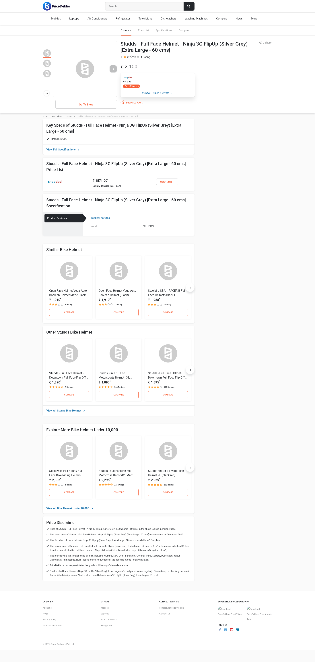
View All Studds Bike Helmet (63, 410)
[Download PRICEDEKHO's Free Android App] (259, 614)
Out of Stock (131, 86)
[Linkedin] (237, 630)
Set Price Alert (134, 102)
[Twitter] (225, 630)
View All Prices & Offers (155, 93)
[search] (189, 6)
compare (69, 312)
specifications (163, 30)
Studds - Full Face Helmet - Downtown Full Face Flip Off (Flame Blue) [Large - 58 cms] (68, 377)
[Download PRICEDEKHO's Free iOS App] (230, 612)
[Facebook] (220, 630)
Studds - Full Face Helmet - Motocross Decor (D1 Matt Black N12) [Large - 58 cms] (116, 475)
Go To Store (86, 104)
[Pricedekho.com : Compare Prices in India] (59, 6)
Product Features (57, 218)
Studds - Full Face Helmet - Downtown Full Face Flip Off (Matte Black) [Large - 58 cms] (167, 377)
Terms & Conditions (52, 625)
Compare (184, 30)
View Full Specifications (61, 149)
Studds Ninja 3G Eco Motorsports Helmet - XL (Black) (114, 377)
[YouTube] (231, 630)
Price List (143, 30)
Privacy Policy (50, 619)
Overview (126, 30)
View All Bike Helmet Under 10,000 (67, 508)
